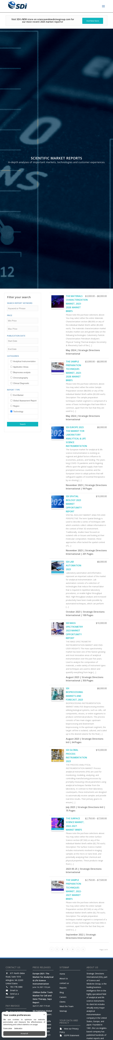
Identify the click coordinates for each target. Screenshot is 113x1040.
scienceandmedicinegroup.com (53, 19)
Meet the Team (66, 1006)
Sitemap (63, 1011)
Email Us (14, 990)
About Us (64, 978)
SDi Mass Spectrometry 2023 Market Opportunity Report (74, 631)
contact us (64, 983)
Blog (62, 992)
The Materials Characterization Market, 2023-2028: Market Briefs (77, 304)
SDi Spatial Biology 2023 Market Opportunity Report (74, 504)
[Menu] (103, 6)
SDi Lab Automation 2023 (73, 565)
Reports (63, 987)
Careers (63, 997)
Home (62, 973)
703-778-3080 (16, 987)
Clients (62, 1001)
